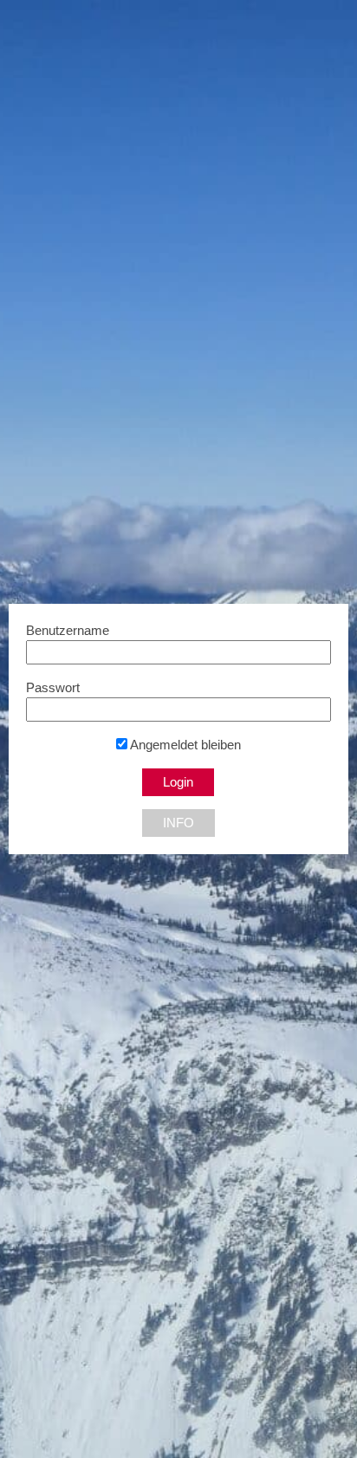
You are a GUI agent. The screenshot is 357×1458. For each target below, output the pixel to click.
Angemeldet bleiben (184, 745)
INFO (178, 823)
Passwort (53, 688)
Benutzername (67, 631)
